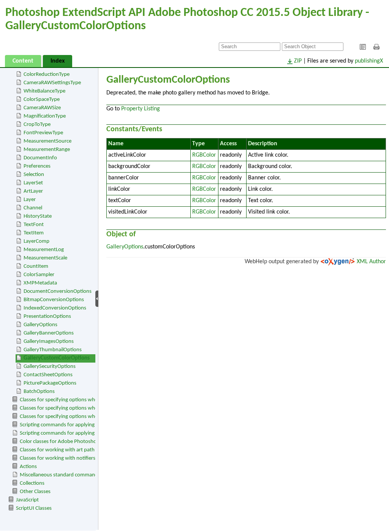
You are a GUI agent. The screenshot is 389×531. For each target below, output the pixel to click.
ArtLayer (33, 191)
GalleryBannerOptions (49, 333)
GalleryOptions (40, 325)
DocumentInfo (40, 158)
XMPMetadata (40, 283)
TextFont (34, 225)
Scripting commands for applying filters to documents (81, 425)
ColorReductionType (47, 74)
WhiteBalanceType (44, 91)
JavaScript (27, 500)
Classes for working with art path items (64, 450)
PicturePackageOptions (50, 383)
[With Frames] (363, 47)
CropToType (37, 124)
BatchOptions (39, 391)
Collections (32, 483)
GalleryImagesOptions (49, 341)
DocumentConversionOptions (58, 291)
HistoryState (38, 216)
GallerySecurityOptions (50, 366)
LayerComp (36, 241)
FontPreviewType (43, 133)
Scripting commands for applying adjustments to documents (89, 433)
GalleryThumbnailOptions (53, 350)
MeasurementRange (47, 149)
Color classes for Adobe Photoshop (60, 442)
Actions (28, 467)
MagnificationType (45, 116)
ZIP (298, 61)
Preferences (37, 166)
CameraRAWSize (42, 108)
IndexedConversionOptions (55, 308)
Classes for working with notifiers (57, 458)
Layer (30, 200)
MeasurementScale (45, 258)
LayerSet (33, 183)
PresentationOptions (47, 316)
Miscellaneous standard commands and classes (73, 475)
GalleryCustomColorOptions (57, 358)
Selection (34, 175)
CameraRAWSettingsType (52, 83)
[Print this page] (377, 47)
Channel (33, 208)
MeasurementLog (44, 250)
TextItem (34, 233)
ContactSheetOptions (48, 375)
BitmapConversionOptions (54, 300)
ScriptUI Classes (34, 508)
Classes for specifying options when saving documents (81, 408)
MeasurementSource (47, 141)
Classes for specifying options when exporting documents (85, 416)
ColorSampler (39, 275)
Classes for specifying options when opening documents (83, 400)
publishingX (369, 61)
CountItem (36, 266)
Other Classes (35, 492)
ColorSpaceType (42, 99)
